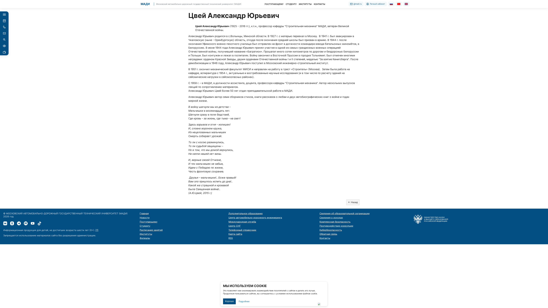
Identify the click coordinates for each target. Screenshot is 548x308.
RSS (230, 238)
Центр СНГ (234, 225)
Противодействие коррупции (336, 225)
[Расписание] (4, 20)
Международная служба (242, 221)
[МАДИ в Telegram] (19, 223)
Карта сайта (235, 234)
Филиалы (145, 238)
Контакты (325, 238)
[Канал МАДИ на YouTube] (33, 223)
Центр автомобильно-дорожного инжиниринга (255, 217)
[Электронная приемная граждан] (4, 33)
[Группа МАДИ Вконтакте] (5, 223)
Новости (145, 217)
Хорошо (229, 301)
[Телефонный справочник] (4, 27)
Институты (146, 234)
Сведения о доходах (331, 217)
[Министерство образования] (431, 218)
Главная (144, 213)
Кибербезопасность (331, 230)
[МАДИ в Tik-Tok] (39, 223)
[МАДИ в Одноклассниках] (12, 223)
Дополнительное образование (245, 213)
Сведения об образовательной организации (345, 213)
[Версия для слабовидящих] (4, 45)
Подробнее (244, 301)
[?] (96, 230)
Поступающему (148, 221)
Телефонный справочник (242, 230)
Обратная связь (328, 234)
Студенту (145, 225)
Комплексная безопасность (335, 221)
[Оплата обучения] (4, 52)
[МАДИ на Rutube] (26, 223)
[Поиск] (4, 39)
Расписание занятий (151, 230)
